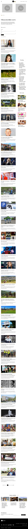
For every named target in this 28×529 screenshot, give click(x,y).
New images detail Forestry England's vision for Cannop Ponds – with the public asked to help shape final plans (22, 505)
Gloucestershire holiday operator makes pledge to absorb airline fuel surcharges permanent (4, 505)
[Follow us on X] (6, 524)
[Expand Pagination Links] (11, 485)
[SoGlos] (14, 1)
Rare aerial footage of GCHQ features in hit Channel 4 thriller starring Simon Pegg (22, 88)
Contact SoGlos (18, 523)
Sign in (26, 1)
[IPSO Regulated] (3, 520)
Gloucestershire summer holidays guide (21, 101)
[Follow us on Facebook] (1, 524)
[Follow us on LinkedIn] (8, 524)
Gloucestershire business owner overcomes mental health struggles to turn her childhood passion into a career (8, 64)
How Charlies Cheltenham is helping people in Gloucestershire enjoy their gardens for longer (22, 65)
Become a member (23, 1)
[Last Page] (13, 485)
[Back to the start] (3, 485)
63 (9, 485)
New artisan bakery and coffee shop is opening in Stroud (22, 84)
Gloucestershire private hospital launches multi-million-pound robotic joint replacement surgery (22, 79)
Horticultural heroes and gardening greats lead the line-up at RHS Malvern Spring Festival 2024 (8, 477)
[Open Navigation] (1, 1)
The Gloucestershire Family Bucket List (21, 118)
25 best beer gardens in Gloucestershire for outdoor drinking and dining (22, 109)
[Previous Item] (16, 495)
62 (7, 485)
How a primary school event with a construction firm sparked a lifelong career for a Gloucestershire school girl (8, 359)
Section (2, 29)
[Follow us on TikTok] (11, 524)
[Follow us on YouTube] (10, 524)
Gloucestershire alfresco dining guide (21, 126)
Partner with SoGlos (22, 523)
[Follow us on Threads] (3, 524)
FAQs (26, 523)
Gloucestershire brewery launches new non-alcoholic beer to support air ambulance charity (8, 226)
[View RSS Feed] (13, 524)
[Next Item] (17, 495)
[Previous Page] (4, 485)
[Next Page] (12, 485)
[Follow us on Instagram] (4, 524)
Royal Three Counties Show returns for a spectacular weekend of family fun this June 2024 (8, 300)
